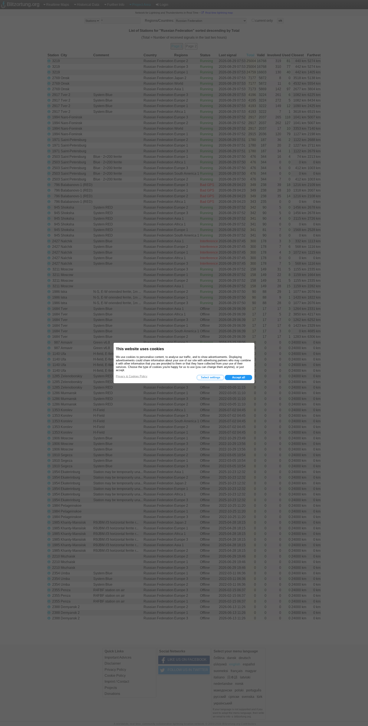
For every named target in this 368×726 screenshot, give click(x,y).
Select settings (210, 377)
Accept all (238, 377)
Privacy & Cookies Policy (131, 376)
